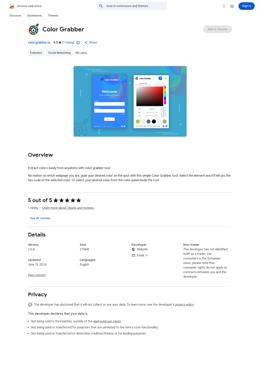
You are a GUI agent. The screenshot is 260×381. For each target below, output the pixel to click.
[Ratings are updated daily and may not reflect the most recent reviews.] (78, 42)
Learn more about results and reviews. (68, 208)
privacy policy (184, 305)
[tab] (15, 15)
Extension (36, 53)
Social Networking (59, 53)
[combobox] (136, 6)
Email (140, 255)
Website (142, 249)
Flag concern (37, 275)
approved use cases (107, 321)
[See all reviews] (40, 218)
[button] (232, 6)
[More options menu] (224, 6)
